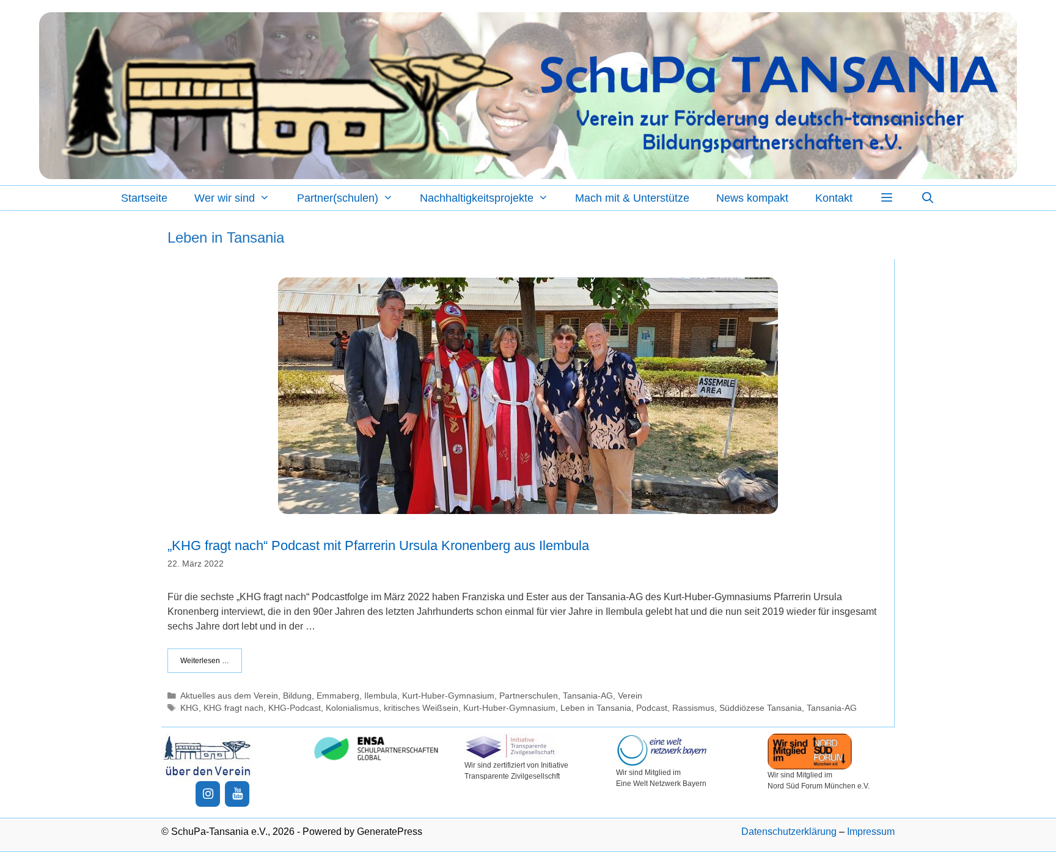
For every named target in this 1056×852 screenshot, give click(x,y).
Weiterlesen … (204, 660)
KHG (189, 708)
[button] (886, 198)
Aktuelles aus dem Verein (229, 695)
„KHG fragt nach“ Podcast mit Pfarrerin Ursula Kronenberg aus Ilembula (378, 545)
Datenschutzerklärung (789, 831)
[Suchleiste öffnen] (928, 198)
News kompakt (752, 198)
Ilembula (380, 695)
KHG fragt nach (233, 708)
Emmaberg (338, 695)
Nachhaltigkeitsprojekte (477, 198)
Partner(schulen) (337, 198)
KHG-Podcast (294, 708)
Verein (630, 695)
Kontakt (834, 198)
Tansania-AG (588, 695)
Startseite (144, 198)
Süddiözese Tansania (760, 708)
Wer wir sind (224, 198)
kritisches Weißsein (421, 708)
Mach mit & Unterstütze (632, 198)
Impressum (871, 831)
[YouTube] (237, 794)
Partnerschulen (528, 695)
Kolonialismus (352, 708)
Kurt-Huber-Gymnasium (448, 695)
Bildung (297, 695)
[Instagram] (208, 794)
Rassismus (693, 708)
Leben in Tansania (595, 708)
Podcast (651, 708)
